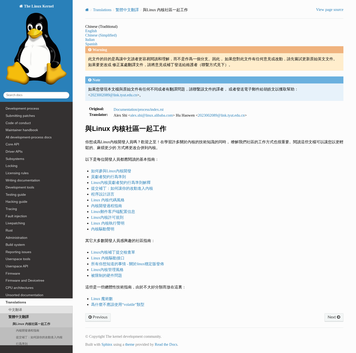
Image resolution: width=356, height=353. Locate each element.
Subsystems (15, 159)
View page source (329, 10)
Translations (16, 302)
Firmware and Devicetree (25, 280)
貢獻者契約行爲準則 (108, 177)
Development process (22, 108)
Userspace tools (18, 259)
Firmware (13, 273)
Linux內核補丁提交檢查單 (113, 252)
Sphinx (106, 344)
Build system (15, 245)
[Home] (87, 10)
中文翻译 (15, 310)
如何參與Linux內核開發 (111, 171)
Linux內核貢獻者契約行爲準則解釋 (121, 182)
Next (332, 317)
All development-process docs (29, 137)
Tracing (11, 209)
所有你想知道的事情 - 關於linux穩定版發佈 (127, 264)
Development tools (20, 187)
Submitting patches (20, 116)
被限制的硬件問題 (106, 275)
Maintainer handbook (22, 130)
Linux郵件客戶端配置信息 (113, 212)
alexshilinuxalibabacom (151, 115)
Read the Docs (166, 344)
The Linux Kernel (38, 6)
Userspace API (17, 266)
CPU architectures (19, 288)
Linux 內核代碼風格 (107, 200)
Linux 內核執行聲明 (107, 223)
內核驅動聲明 (102, 229)
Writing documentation (23, 180)
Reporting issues (18, 252)
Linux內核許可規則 (107, 217)
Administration (16, 238)
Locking (11, 166)
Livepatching (15, 223)
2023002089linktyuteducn (113, 95)
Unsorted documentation (24, 295)
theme (129, 344)
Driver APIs (14, 151)
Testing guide (16, 194)
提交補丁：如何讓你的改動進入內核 (39, 337)
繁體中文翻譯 (18, 317)
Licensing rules (17, 173)
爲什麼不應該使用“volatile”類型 (117, 304)
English (91, 31)
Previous (100, 317)
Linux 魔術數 (102, 299)
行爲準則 (22, 343)
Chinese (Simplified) (101, 35)
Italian (90, 40)
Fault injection (16, 216)
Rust (9, 230)
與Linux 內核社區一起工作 (31, 324)
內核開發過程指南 (27, 330)
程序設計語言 (102, 194)
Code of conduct (18, 123)
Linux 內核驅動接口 (107, 258)
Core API (12, 144)
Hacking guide (16, 201)
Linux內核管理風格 (107, 270)
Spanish (91, 44)
